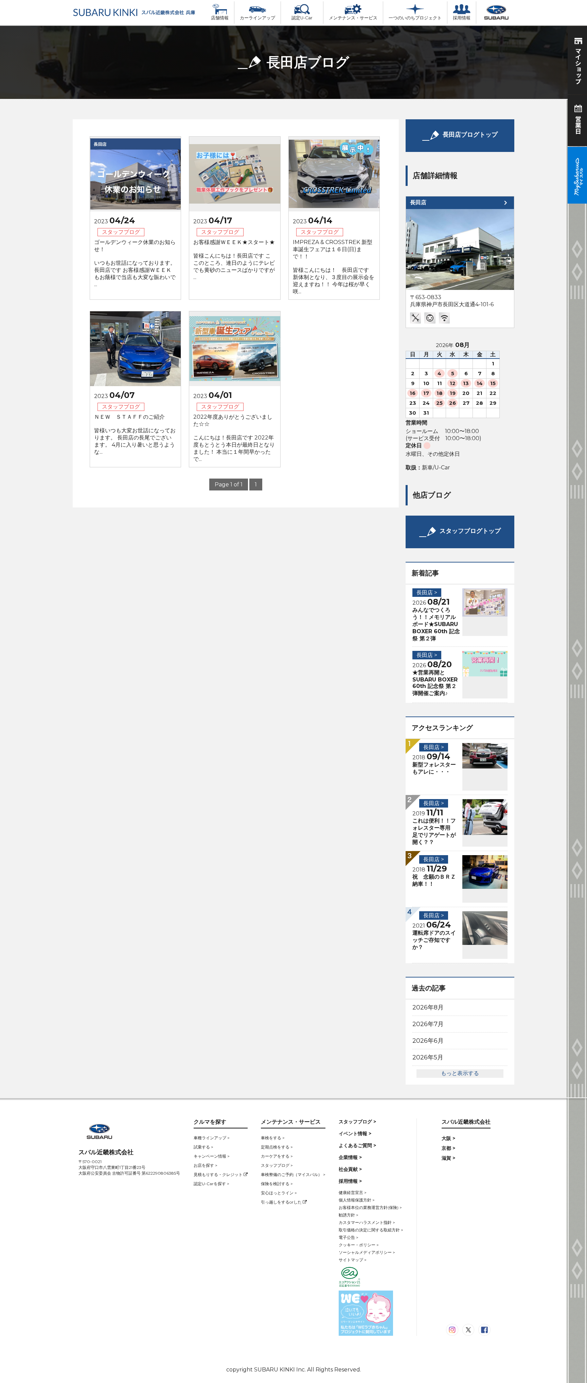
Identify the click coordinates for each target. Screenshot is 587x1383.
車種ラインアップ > (212, 1137)
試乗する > (203, 1146)
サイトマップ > (353, 1259)
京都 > (448, 1148)
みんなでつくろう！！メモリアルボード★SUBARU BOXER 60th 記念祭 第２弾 (436, 624)
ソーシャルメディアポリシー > (367, 1252)
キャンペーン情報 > (212, 1156)
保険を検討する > (277, 1183)
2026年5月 (427, 1057)
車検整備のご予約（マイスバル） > (293, 1174)
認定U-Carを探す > (211, 1183)
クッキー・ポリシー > (359, 1244)
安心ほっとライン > (279, 1192)
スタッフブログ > (277, 1165)
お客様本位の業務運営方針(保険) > (370, 1207)
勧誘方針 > (348, 1214)
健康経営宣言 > (353, 1192)
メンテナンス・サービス (353, 17)
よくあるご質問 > (357, 1145)
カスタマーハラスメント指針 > (367, 1222)
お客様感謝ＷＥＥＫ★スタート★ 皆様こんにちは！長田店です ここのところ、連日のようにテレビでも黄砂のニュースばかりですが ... (234, 259)
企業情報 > (350, 1157)
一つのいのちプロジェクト (415, 17)
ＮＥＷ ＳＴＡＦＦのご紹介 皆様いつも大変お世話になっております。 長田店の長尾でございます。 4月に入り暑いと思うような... (135, 434)
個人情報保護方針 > (357, 1200)
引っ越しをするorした (282, 1202)
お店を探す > (205, 1165)
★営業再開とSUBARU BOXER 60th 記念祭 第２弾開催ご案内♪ (435, 682)
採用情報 (461, 17)
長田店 (418, 202)
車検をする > (273, 1137)
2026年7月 (428, 1024)
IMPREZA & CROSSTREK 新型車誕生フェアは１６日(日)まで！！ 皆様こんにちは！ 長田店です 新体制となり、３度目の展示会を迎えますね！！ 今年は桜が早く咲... (333, 267)
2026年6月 (428, 1040)
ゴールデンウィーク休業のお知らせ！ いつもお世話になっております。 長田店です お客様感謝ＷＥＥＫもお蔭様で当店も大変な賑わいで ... (135, 263)
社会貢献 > (350, 1169)
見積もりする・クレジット (219, 1174)
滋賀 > (448, 1158)
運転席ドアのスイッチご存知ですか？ (434, 940)
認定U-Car (302, 17)
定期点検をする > (277, 1146)
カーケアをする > (277, 1156)
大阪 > (448, 1138)
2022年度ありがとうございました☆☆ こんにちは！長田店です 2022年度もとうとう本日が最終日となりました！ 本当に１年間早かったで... (234, 438)
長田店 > (426, 592)
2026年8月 (428, 1007)
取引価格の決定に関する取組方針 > (371, 1229)
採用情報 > (350, 1181)
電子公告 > (348, 1237)
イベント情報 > (355, 1133)
